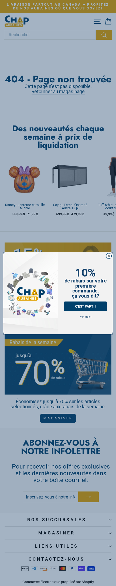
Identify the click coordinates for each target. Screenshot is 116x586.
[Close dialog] (108, 255)
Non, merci (85, 316)
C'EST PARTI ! (85, 306)
